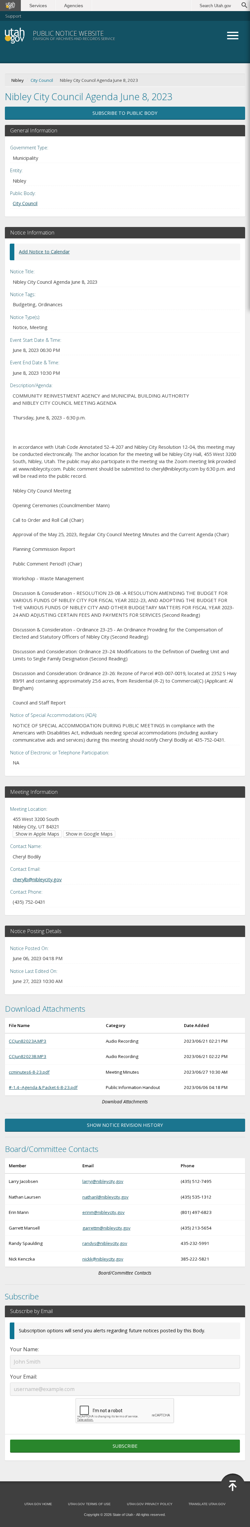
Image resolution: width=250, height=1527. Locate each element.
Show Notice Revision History (125, 1125)
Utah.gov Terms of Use (89, 1504)
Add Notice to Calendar (44, 252)
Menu (232, 35)
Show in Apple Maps (37, 834)
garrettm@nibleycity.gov (106, 1228)
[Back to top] (232, 1486)
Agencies (73, 5)
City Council (42, 80)
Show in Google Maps (89, 834)
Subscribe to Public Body (124, 113)
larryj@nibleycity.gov (102, 1181)
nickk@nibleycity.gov (102, 1259)
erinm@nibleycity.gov (103, 1212)
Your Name (24, 1349)
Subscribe (125, 1446)
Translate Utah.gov (207, 1504)
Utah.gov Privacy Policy (150, 1504)
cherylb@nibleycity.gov (37, 879)
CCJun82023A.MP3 (27, 1041)
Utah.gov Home (38, 1504)
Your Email (23, 1376)
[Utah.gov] (10, 5)
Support (13, 16)
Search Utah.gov (215, 5)
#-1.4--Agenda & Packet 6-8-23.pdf (43, 1087)
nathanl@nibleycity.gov (105, 1197)
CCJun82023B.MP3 (27, 1056)
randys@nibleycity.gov (104, 1243)
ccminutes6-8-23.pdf (29, 1072)
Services (38, 5)
